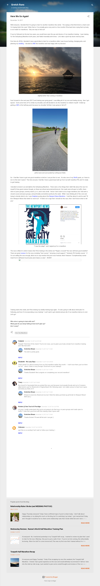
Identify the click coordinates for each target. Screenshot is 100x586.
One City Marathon (21, 333)
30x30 (75, 177)
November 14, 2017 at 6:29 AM (44, 361)
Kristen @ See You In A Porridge (29, 406)
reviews (23, 253)
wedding (21, 43)
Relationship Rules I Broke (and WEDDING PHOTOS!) (31, 506)
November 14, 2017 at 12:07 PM (50, 406)
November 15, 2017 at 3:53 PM (33, 427)
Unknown (21, 427)
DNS (34, 43)
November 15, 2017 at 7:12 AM (44, 349)
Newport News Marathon (57, 196)
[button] (88, 16)
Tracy (20, 382)
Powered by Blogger (51, 577)
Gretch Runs (17, 4)
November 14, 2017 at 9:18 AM (31, 382)
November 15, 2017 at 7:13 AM (44, 369)
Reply (20, 357)
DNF (17, 105)
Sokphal (34, 196)
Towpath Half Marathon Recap (22, 552)
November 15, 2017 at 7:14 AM (44, 414)
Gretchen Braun (29, 349)
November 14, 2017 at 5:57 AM (33, 341)
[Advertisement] (50, 479)
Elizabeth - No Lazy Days (26, 362)
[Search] (92, 5)
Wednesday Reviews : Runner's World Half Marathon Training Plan (36, 529)
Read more (85, 523)
